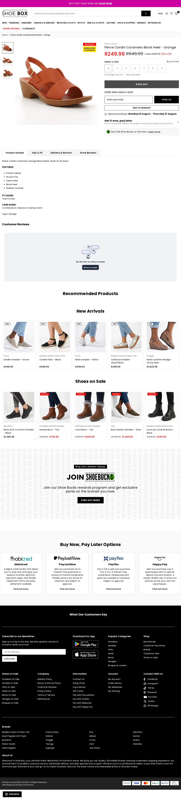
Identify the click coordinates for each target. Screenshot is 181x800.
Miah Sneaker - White (86, 359)
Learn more (154, 131)
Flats (110, 649)
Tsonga (49, 744)
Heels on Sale (9, 691)
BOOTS (81, 22)
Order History (115, 683)
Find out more (21, 589)
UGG (91, 744)
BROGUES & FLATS (66, 22)
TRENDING (14, 22)
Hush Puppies (9, 748)
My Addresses (115, 687)
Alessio (92, 736)
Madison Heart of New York (16, 732)
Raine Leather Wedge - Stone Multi (159, 361)
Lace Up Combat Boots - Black (160, 431)
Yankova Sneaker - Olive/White (121, 361)
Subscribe (9, 659)
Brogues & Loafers (117, 665)
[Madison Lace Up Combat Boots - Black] (162, 407)
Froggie (49, 740)
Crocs (92, 740)
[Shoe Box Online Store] (17, 13)
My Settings (114, 691)
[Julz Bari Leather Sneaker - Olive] (126, 407)
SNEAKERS (26, 22)
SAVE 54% (89, 44)
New (7, 324)
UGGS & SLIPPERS (126, 22)
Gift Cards (78, 691)
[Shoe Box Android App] (85, 645)
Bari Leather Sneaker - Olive (126, 429)
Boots (111, 657)
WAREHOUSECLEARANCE (89, 49)
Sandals (112, 645)
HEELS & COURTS (95, 22)
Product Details (15, 152)
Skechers (137, 732)
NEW (4, 22)
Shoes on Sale (151, 657)
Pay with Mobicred (82, 703)
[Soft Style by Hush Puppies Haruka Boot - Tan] (54, 407)
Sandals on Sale (10, 683)
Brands (147, 649)
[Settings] (166, 13)
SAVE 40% (152, 394)
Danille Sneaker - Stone (16, 359)
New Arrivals (150, 641)
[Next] (93, 83)
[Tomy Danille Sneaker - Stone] (19, 337)
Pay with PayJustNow (83, 695)
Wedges (112, 661)
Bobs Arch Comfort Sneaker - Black (19, 431)
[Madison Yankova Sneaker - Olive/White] (126, 337)
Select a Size (141, 61)
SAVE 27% (81, 394)
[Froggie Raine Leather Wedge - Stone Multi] (162, 337)
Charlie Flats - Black (50, 359)
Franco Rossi (52, 732)
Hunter (136, 736)
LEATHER (110, 22)
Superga (50, 748)
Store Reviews (88, 152)
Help (160, 13)
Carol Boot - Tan (84, 429)
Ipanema (6, 740)
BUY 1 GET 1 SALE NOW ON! (90, 3)
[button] (176, 13)
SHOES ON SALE (11, 28)
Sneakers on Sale (11, 679)
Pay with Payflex (81, 699)
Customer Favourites (154, 645)
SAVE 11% (44, 394)
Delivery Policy (44, 679)
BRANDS (141, 22)
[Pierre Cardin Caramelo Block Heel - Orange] (7, 47)
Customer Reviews (47, 687)
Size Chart (174, 61)
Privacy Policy (44, 691)
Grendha (137, 744)
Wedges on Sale (10, 699)
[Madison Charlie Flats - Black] (54, 337)
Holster (49, 736)
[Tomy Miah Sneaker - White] (90, 337)
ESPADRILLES (154, 22)
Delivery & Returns (61, 152)
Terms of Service (46, 695)
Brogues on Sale (10, 703)
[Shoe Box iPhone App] (85, 656)
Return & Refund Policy (49, 683)
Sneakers (112, 641)
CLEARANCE (29, 28)
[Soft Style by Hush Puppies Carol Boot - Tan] (90, 407)
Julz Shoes (94, 748)
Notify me (166, 99)
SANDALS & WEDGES (44, 22)
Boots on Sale (9, 695)
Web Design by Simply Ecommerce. (18, 785)
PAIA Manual (43, 699)
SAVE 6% (116, 394)
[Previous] (18, 83)
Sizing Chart (79, 683)
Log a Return (79, 687)
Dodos (136, 740)
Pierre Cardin (110, 43)
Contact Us (78, 679)
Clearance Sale (151, 653)
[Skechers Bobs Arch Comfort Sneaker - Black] (19, 407)
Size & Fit (37, 152)
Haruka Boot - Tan (49, 429)
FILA (91, 732)
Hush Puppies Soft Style (14, 736)
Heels (111, 653)
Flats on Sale (8, 687)
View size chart (133, 74)
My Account (114, 679)
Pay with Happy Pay (83, 706)
